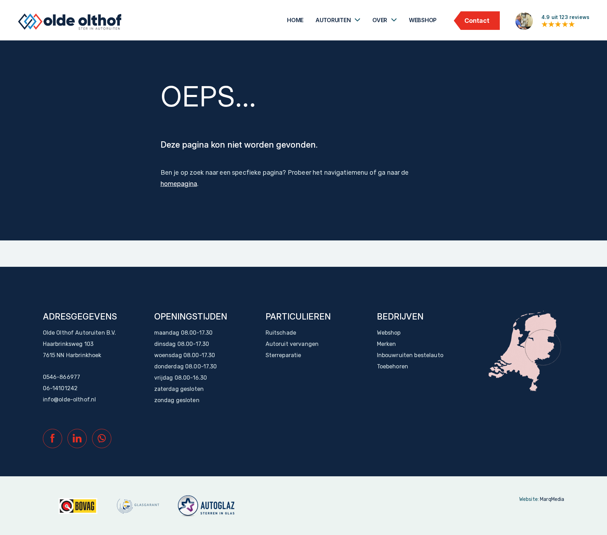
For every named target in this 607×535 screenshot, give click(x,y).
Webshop (423, 20)
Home (295, 20)
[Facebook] (52, 438)
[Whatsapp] (101, 438)
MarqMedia (552, 499)
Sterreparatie (283, 355)
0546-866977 (61, 377)
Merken (386, 344)
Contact (476, 20)
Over (379, 20)
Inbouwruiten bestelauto (410, 355)
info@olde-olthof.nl (69, 399)
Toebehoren (393, 366)
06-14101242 (60, 388)
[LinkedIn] (77, 438)
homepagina (179, 184)
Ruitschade (281, 332)
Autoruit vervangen (292, 344)
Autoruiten (333, 20)
